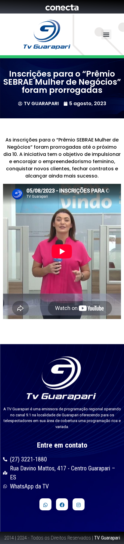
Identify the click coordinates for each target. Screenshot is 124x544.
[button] (106, 34)
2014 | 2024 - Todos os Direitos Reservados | (62, 538)
